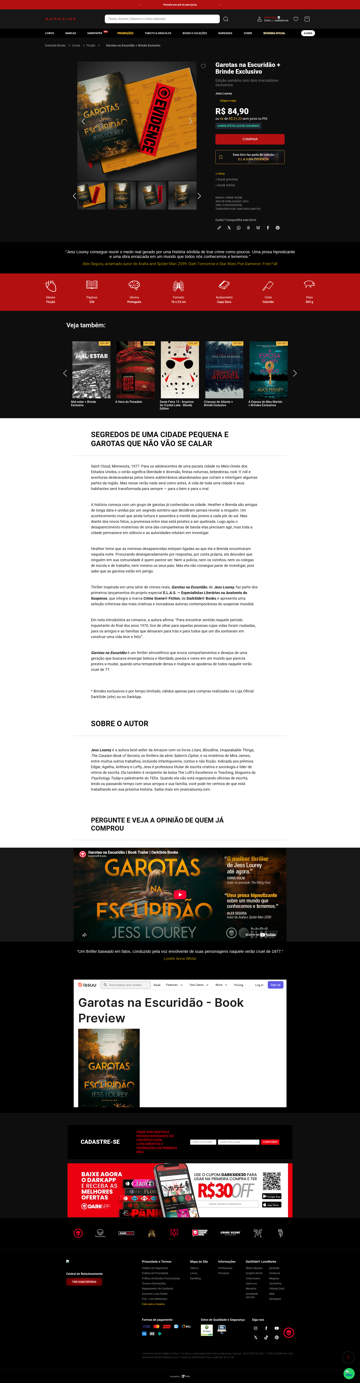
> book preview (226, 179)
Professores (225, 1268)
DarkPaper (94, 33)
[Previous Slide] (139, 4)
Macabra (251, 1288)
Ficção (90, 45)
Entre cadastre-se (276, 20)
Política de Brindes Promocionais (161, 1278)
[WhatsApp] (349, 1373)
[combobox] (167, 19)
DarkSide (274, 1268)
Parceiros (223, 1273)
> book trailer (225, 185)
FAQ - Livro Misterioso (154, 1298)
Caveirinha (275, 1283)
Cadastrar (270, 1142)
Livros (49, 33)
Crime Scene (253, 1278)
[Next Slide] (220, 4)
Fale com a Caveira (153, 1304)
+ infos (220, 173)
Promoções (125, 33)
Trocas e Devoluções (154, 1283)
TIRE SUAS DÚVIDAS (84, 1281)
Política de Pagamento (155, 1268)
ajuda (308, 33)
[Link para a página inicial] (57, 45)
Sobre (248, 33)
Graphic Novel (254, 1273)
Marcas (70, 33)
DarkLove (251, 1283)
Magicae (274, 1278)
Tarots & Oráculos (158, 33)
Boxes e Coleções (195, 33)
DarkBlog (195, 1278)
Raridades (225, 33)
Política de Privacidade (155, 1273)
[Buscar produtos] (226, 19)
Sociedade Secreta (252, 1295)
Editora (194, 1268)
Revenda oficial (274, 33)
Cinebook (274, 1273)
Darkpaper (275, 1298)
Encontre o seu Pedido (155, 1293)
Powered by (175, 1377)
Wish (272, 1293)
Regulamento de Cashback (157, 1288)
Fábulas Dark (276, 1288)
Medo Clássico (254, 1268)
